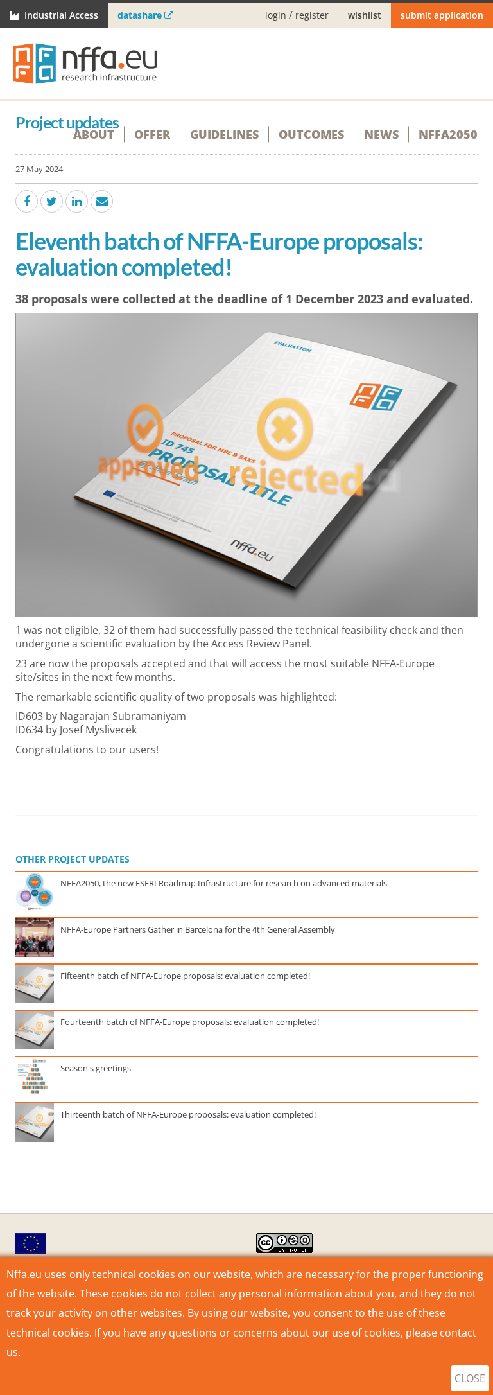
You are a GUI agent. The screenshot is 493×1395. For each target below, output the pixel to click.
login (275, 15)
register (312, 15)
